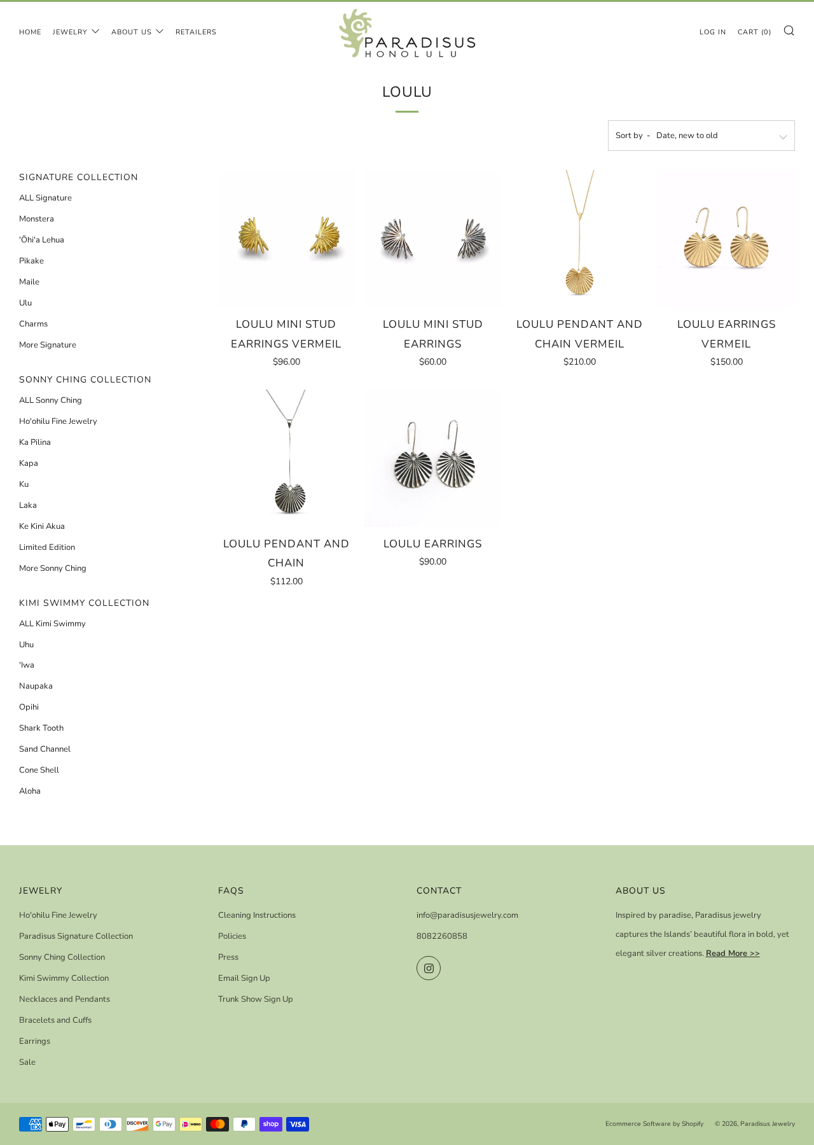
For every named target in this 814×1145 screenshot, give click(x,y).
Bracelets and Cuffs (55, 1020)
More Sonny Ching (52, 568)
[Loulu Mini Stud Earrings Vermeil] (286, 238)
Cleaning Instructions (257, 915)
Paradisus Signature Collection (76, 936)
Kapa (28, 463)
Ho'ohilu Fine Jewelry (58, 421)
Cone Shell (39, 770)
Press (228, 957)
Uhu (26, 644)
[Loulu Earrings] (433, 458)
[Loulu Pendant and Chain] (286, 458)
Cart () (754, 32)
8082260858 (442, 936)
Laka (28, 505)
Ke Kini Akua (42, 526)
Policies (232, 936)
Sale (27, 1062)
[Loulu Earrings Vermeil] (726, 238)
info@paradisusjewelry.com (467, 915)
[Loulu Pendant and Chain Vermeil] (580, 238)
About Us (131, 32)
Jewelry (70, 32)
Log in (713, 32)
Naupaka (36, 686)
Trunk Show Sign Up (255, 999)
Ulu (25, 303)
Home (30, 32)
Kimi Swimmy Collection (64, 978)
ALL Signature (45, 198)
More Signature (47, 345)
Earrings (34, 1041)
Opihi (29, 707)
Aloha (30, 791)
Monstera (36, 219)
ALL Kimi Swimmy (52, 623)
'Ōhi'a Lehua (41, 240)
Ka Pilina (35, 442)
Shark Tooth (41, 728)
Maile (29, 282)
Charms (33, 324)
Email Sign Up (244, 978)
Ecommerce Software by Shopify (654, 1123)
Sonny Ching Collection (62, 957)
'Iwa (26, 665)
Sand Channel (45, 749)
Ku (24, 484)
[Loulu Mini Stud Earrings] (433, 238)
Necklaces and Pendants (64, 999)
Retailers (196, 32)
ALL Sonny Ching (50, 400)
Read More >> (733, 953)
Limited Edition (47, 547)
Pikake (31, 261)
